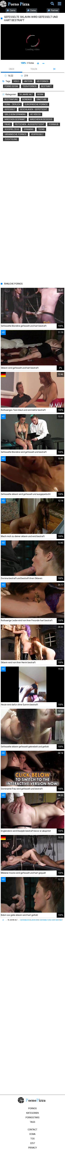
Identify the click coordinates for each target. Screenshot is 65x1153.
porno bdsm (11, 86)
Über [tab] (11, 69)
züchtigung (11, 139)
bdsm (40, 94)
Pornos (32, 1108)
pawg (7, 124)
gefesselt (10, 109)
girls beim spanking (15, 114)
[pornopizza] (15, 4)
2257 (32, 1143)
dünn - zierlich (12, 104)
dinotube (42, 99)
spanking (29, 129)
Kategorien (32, 1113)
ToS (32, 1138)
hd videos (35, 114)
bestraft (46, 86)
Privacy (32, 1148)
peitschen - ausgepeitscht (29, 124)
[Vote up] (38, 63)
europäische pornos (36, 104)
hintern (28, 81)
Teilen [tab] (33, 69)
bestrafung (11, 99)
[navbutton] (59, 4)
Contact (32, 1129)
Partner (54, 10)
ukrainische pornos (15, 134)
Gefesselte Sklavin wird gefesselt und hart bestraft (41, 920)
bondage (27, 99)
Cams (12, 10)
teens (41, 129)
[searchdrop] (52, 4)
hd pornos (43, 81)
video (16, 81)
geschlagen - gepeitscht (33, 109)
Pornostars (32, 1117)
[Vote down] (43, 63)
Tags (32, 1122)
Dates (33, 10)
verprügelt (37, 134)
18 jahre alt (26, 94)
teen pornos (30, 86)
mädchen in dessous (41, 119)
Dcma (32, 1134)
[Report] (54, 69)
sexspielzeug (12, 129)
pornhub (53, 124)
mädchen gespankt (15, 119)
